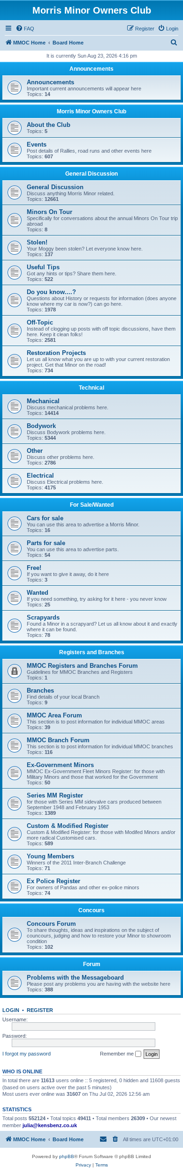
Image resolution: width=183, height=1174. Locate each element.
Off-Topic (40, 322)
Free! (34, 567)
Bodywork (41, 425)
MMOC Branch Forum (58, 740)
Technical (91, 387)
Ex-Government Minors (60, 764)
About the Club (48, 124)
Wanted (37, 592)
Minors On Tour (49, 211)
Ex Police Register (53, 881)
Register (40, 1010)
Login (10, 1010)
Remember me (117, 1053)
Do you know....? (51, 291)
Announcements (91, 69)
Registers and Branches (91, 652)
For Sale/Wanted (92, 505)
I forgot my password (26, 1053)
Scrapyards (43, 617)
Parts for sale (46, 542)
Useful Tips (43, 267)
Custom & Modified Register (67, 825)
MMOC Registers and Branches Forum (82, 665)
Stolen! (37, 242)
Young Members (50, 856)
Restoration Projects (56, 352)
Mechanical (43, 401)
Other (35, 450)
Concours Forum (51, 923)
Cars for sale (45, 518)
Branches (40, 690)
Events (36, 144)
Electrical (40, 475)
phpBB (66, 1156)
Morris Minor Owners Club (91, 111)
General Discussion (91, 173)
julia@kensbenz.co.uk (50, 1125)
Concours (91, 910)
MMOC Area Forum (54, 715)
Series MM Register (55, 795)
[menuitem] (24, 28)
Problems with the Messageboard (75, 977)
